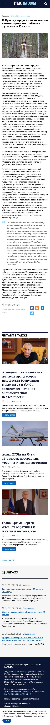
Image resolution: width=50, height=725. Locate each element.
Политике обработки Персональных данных (24, 716)
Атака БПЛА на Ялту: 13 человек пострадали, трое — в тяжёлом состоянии (24, 458)
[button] (32, 308)
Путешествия (23, 16)
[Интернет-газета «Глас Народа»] (25, 4)
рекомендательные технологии (30, 691)
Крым (13, 16)
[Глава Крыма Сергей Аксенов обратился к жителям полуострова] (25, 503)
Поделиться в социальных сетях (13, 310)
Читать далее (9, 414)
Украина (26, 585)
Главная (5, 16)
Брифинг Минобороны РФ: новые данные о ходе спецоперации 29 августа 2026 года (22, 638)
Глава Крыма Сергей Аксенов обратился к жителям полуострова (19, 527)
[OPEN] (5, 4)
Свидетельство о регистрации (17, 671)
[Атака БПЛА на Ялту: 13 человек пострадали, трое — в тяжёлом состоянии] (25, 434)
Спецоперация (29, 608)
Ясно (7, 721)
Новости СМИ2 (9, 560)
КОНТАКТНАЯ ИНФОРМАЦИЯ (17, 694)
